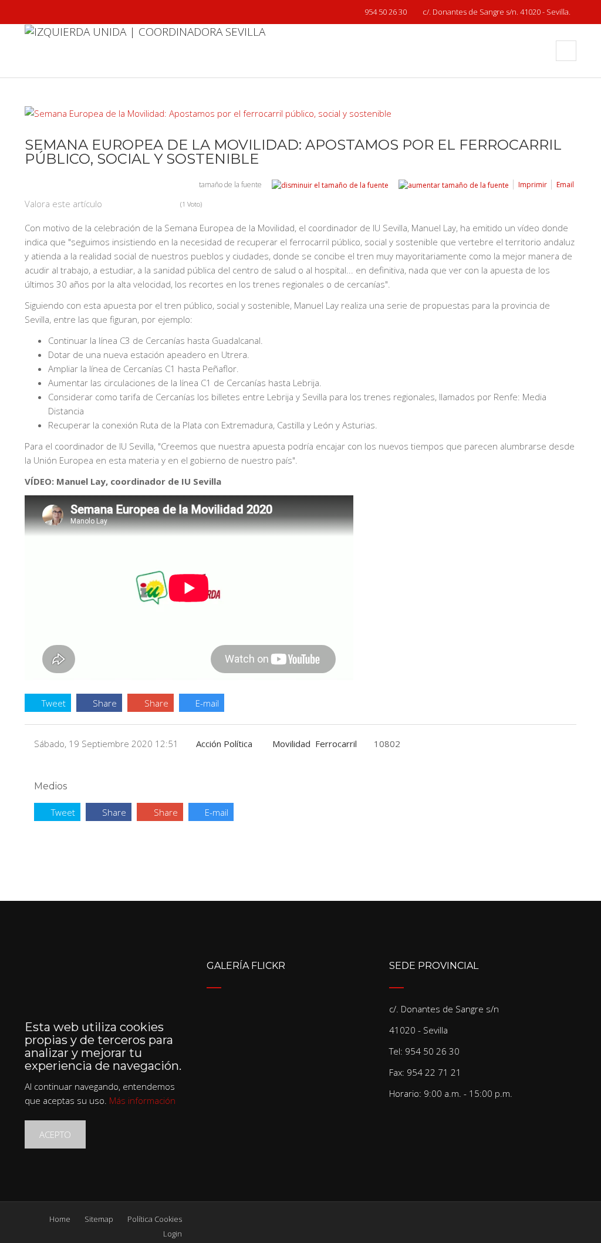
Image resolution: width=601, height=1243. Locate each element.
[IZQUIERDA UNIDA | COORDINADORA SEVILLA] (145, 50)
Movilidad (291, 743)
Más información (142, 1100)
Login (172, 1233)
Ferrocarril (336, 743)
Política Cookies (154, 1219)
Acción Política (224, 743)
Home (59, 1219)
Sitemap (99, 1219)
